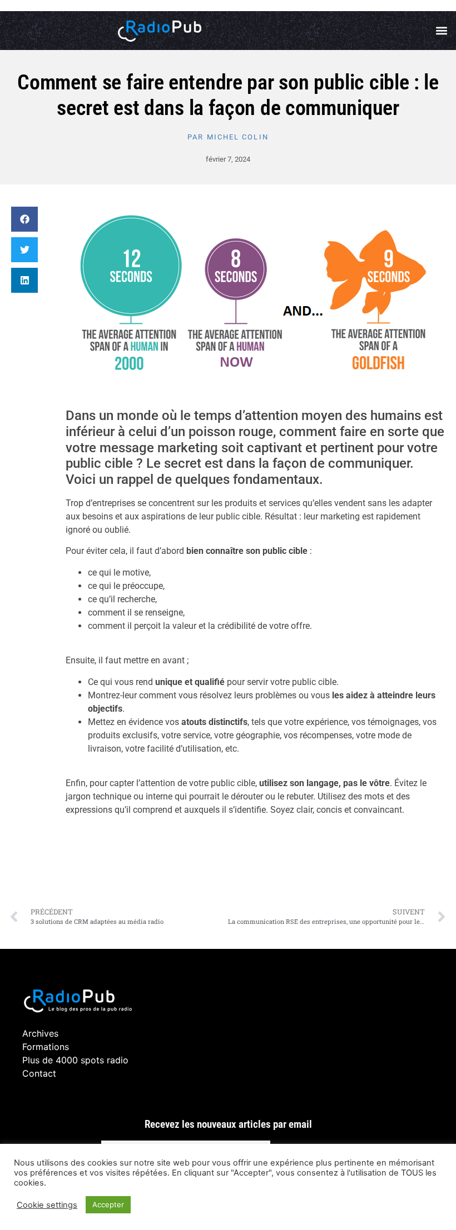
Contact (39, 1073)
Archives (40, 1033)
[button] (441, 31)
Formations (45, 1046)
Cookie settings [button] (47, 1205)
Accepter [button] (108, 1204)
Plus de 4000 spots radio (75, 1060)
